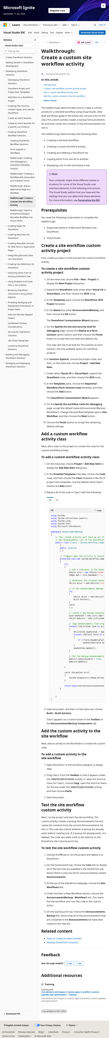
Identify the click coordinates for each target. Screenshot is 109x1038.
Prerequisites (50, 84)
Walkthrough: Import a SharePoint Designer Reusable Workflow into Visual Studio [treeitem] (21, 215)
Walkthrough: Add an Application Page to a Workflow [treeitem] (20, 189)
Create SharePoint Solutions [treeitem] (19, 57)
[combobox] (19, 45)
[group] (76, 608)
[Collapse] (35, 40)
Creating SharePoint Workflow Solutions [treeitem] (19, 142)
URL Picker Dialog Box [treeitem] (18, 340)
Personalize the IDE (89, 200)
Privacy (65, 1032)
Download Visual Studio (92, 32)
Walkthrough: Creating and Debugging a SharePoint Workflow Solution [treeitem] (21, 163)
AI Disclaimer (8, 1032)
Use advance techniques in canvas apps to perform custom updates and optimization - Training (70, 993)
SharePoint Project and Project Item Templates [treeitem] (19, 90)
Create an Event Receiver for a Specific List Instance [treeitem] (21, 125)
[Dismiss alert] (103, 5)
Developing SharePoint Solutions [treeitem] (19, 81)
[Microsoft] (5, 25)
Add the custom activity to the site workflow (64, 96)
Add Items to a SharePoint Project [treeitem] (20, 99)
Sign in (102, 24)
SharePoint (54, 42)
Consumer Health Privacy (86, 1032)
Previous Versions (26, 1032)
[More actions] (104, 42)
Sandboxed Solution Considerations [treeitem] (17, 325)
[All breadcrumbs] (43, 42)
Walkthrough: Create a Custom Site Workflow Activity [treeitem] (21, 201)
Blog (40, 1032)
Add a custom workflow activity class (61, 92)
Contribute (53, 1032)
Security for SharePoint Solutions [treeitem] (19, 334)
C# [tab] (50, 500)
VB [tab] (57, 500)
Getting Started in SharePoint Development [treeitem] (20, 64)
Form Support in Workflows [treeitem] (18, 151)
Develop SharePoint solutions (62, 942)
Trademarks (23, 1036)
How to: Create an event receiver (64, 938)
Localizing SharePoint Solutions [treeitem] (18, 347)
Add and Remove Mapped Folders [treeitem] (20, 316)
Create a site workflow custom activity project (65, 88)
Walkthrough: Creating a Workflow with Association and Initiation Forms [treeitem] (22, 177)
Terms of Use (8, 1036)
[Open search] (95, 24)
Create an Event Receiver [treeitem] (20, 118)
